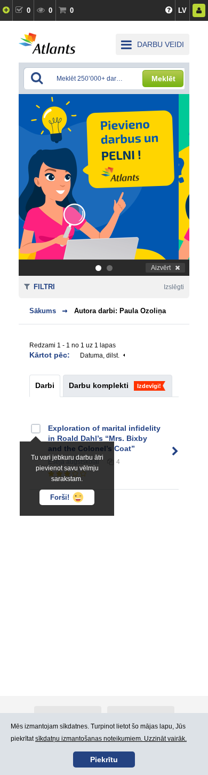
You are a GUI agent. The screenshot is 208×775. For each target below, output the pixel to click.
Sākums (42, 311)
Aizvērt (161, 268)
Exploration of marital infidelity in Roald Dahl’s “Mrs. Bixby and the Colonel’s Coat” (104, 438)
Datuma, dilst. (99, 355)
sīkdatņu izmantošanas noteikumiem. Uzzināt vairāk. (111, 738)
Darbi (44, 385)
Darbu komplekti (99, 385)
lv (182, 10)
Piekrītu (104, 759)
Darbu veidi (160, 44)
